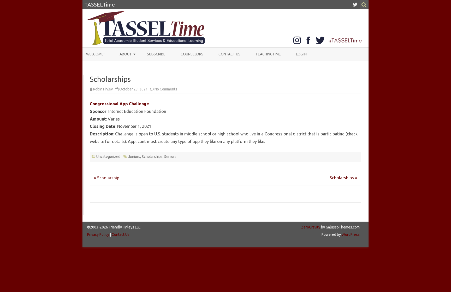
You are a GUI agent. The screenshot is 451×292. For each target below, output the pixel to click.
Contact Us (229, 54)
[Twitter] (355, 4)
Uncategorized (108, 156)
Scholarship (107, 177)
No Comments (166, 89)
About (126, 54)
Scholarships (152, 156)
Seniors (170, 156)
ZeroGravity (310, 227)
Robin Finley (103, 89)
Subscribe (156, 54)
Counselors (192, 54)
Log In (301, 54)
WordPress (350, 234)
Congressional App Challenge (119, 103)
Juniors (134, 156)
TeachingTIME (268, 54)
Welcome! (95, 54)
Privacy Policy (98, 234)
